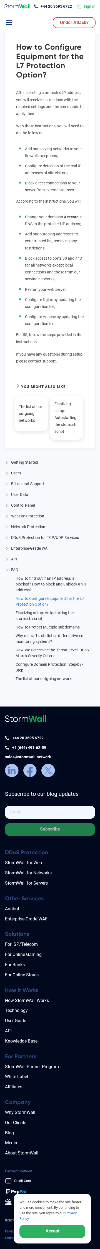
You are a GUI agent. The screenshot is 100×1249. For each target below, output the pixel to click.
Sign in (89, 6)
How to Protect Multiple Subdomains (48, 627)
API (8, 1030)
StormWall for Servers (26, 883)
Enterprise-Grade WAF (26, 919)
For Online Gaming (23, 954)
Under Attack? (74, 22)
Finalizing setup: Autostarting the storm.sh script (65, 418)
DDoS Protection (26, 852)
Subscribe (50, 829)
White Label (16, 1076)
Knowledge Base (21, 1041)
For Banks (15, 964)
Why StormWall (20, 1112)
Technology (16, 1010)
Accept (52, 1231)
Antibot (12, 908)
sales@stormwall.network (28, 757)
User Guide (15, 1020)
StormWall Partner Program (32, 1066)
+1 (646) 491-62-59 (29, 747)
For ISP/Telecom (21, 944)
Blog (9, 1132)
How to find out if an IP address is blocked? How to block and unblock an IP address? (51, 584)
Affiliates (13, 1086)
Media (11, 1142)
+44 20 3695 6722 (56, 6)
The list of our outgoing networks (30, 413)
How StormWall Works (27, 1000)
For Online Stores (22, 974)
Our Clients (15, 1122)
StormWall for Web (23, 862)
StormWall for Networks (28, 872)
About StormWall (21, 1153)
